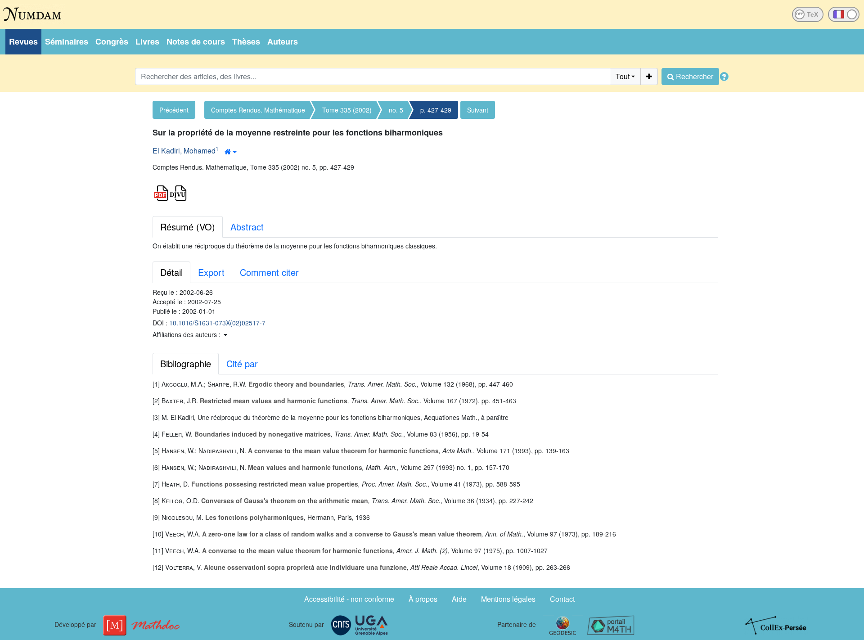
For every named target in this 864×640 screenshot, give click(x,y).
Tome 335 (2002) (347, 109)
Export (211, 272)
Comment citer (269, 272)
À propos (423, 599)
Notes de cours (195, 41)
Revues (23, 41)
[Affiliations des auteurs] (231, 151)
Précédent (174, 109)
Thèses (246, 41)
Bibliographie (185, 363)
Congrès (111, 41)
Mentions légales (508, 599)
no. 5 (396, 109)
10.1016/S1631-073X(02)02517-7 (217, 322)
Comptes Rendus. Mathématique (258, 109)
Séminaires (66, 41)
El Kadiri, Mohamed (184, 150)
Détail (171, 272)
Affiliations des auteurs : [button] (187, 334)
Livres (147, 41)
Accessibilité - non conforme (349, 599)
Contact (562, 599)
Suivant (477, 109)
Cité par (242, 363)
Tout (623, 76)
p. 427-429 (435, 109)
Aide (459, 599)
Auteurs (282, 41)
